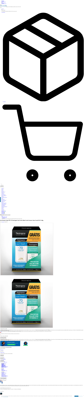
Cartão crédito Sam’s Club (4, 370)
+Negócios (3, 373)
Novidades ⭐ (3, 210)
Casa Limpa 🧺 (3, 212)
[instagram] (1, 392)
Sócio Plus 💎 (3, 211)
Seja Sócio (3, 12)
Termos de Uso (3, 374)
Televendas (3, 366)
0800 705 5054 (2, 352)
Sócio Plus (3, 1)
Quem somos (3, 364)
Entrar (4, 12)
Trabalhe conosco (3, 365)
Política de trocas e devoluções (5, 366)
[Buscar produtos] (0, 7)
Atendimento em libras (4, 3)
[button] (81, 396)
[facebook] (0, 392)
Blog (2, 2)
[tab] (26, 249)
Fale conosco (3, 372)
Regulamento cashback (4, 367)
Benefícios (3, 369)
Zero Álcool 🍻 (3, 213)
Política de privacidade (4, 375)
